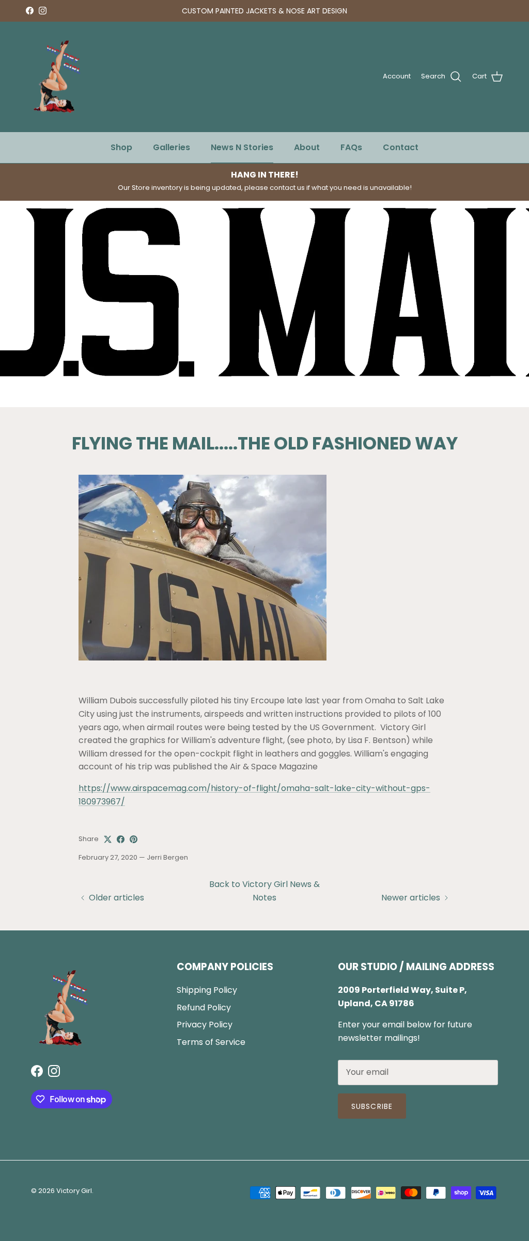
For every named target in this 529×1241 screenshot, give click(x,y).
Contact (400, 147)
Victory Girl (74, 1191)
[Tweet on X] (108, 839)
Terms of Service (211, 1042)
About (307, 147)
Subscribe (372, 1106)
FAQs (351, 147)
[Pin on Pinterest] (133, 839)
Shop (121, 147)
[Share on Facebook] (121, 839)
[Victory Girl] (57, 77)
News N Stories (242, 147)
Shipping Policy (207, 990)
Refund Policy (204, 1007)
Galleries (171, 147)
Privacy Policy (204, 1024)
